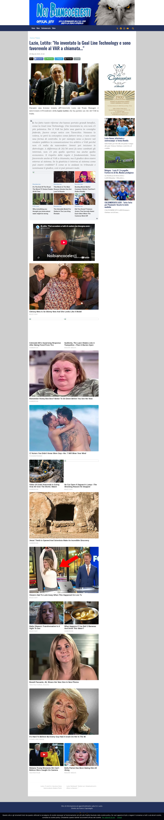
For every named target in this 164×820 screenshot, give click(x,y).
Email (78, 58)
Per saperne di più (108, 817)
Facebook (40, 58)
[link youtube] (127, 28)
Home (33, 28)
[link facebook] (121, 28)
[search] (133, 28)
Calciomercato (46, 28)
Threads (69, 58)
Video (54, 28)
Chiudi (119, 817)
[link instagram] (124, 28)
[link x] (117, 28)
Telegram (60, 58)
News (38, 28)
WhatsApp (50, 58)
